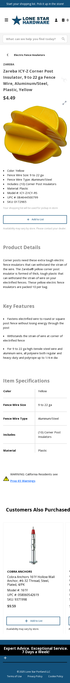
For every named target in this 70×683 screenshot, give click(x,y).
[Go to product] (33, 545)
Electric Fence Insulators (29, 55)
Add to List (38, 219)
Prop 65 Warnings (22, 481)
